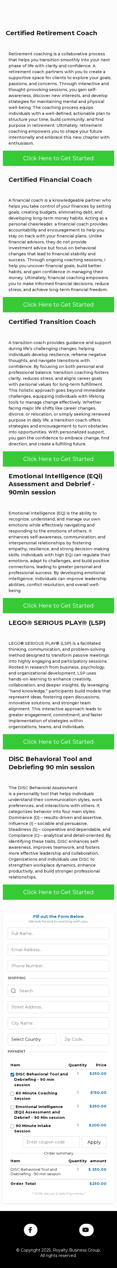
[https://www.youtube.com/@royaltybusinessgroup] (86, 1230)
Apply (94, 1142)
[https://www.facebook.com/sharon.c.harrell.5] (30, 1230)
